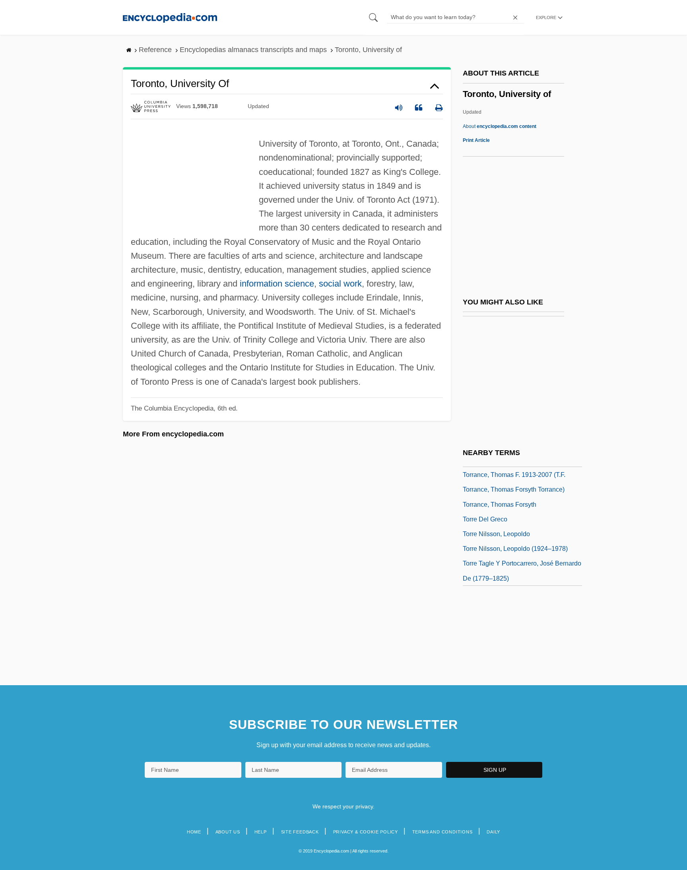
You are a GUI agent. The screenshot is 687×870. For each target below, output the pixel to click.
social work (340, 284)
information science (277, 284)
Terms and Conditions (442, 831)
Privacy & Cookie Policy (365, 831)
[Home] (170, 17)
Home (194, 831)
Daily (493, 831)
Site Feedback (300, 831)
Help (260, 831)
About (499, 126)
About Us (227, 831)
